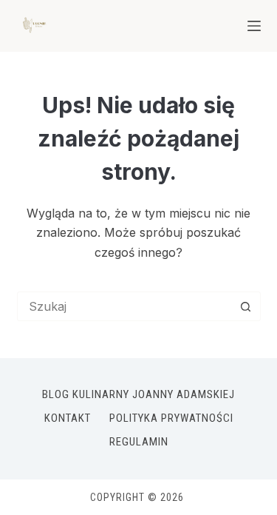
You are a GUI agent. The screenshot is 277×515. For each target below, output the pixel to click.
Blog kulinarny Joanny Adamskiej (138, 394)
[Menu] (254, 26)
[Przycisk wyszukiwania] (246, 306)
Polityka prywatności (171, 418)
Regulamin (138, 441)
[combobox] (125, 306)
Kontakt (67, 418)
